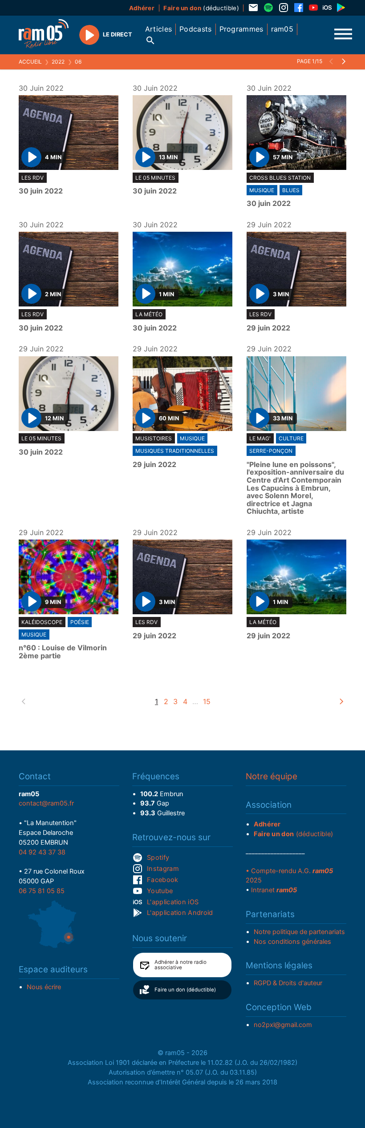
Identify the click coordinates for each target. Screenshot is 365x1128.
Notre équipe (271, 776)
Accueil (30, 61)
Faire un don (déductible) (185, 990)
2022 (58, 61)
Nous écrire (44, 987)
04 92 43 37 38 (42, 852)
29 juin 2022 (268, 328)
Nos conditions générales (292, 942)
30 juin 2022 (41, 191)
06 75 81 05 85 (42, 891)
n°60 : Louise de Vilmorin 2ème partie (63, 652)
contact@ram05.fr (46, 803)
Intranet (274, 890)
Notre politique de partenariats (299, 932)
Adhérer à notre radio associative (180, 965)
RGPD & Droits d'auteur (288, 983)
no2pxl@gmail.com (283, 1025)
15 (207, 701)
